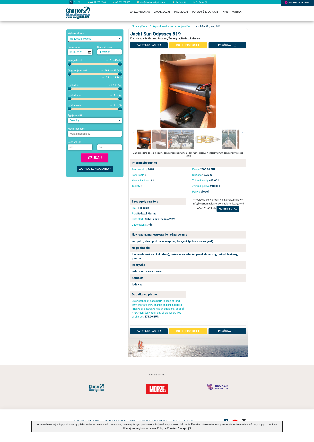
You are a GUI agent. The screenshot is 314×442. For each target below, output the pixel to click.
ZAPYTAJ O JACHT (147, 331)
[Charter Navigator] (78, 12)
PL (71, 2)
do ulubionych (186, 45)
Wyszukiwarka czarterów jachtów (171, 26)
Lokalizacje (162, 11)
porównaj (225, 45)
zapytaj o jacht (147, 45)
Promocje (181, 11)
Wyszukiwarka (140, 11)
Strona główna (140, 26)
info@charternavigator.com (152, 2)
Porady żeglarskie (205, 11)
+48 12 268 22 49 (97, 2)
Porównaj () (201, 2)
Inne (225, 11)
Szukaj (95, 158)
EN (75, 2)
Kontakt (237, 11)
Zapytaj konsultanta (94, 168)
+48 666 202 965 (122, 2)
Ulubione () (180, 2)
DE (79, 2)
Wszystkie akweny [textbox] (80, 38)
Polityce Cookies (167, 428)
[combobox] (95, 39)
